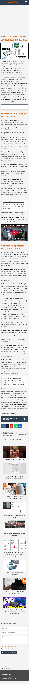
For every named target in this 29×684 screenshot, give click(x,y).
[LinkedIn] (20, 426)
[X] (7, 426)
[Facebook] (3, 426)
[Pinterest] (11, 426)
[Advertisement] (14, 19)
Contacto (15, 678)
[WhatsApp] (16, 426)
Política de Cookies (7, 678)
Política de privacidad (16, 677)
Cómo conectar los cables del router (21, 433)
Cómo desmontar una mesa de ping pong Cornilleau (7, 433)
